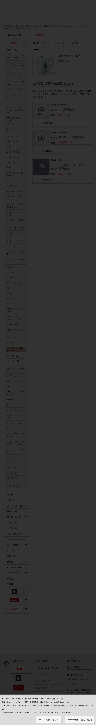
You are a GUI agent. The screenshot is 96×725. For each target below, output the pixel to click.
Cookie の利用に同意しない (49, 719)
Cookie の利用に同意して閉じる (79, 719)
